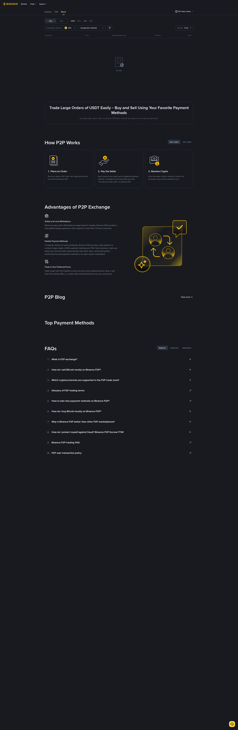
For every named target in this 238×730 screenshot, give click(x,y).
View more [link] (185, 297)
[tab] (48, 12)
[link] (121, 390)
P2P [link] (56, 12)
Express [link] (48, 12)
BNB (85, 21)
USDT (73, 21)
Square (42, 4)
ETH (91, 21)
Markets (24, 4)
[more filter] (109, 27)
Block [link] (63, 12)
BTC (79, 21)
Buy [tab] (50, 21)
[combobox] (70, 28)
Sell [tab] (61, 21)
